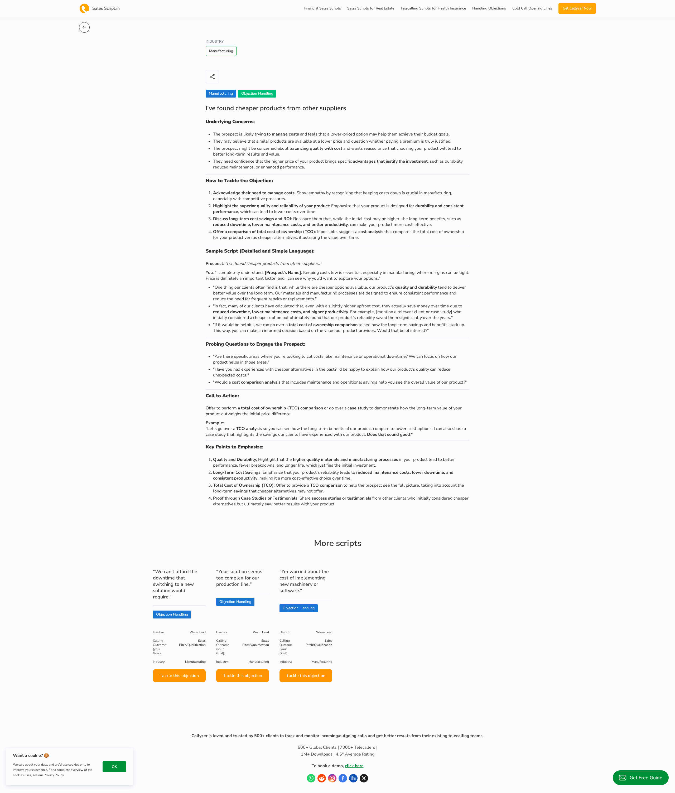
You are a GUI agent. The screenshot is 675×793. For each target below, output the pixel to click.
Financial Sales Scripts (322, 8)
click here (354, 766)
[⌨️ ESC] (84, 27)
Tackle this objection (179, 676)
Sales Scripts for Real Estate (370, 8)
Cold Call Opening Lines (532, 8)
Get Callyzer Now (577, 8)
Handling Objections (489, 8)
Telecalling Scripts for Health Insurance (433, 8)
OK (114, 766)
